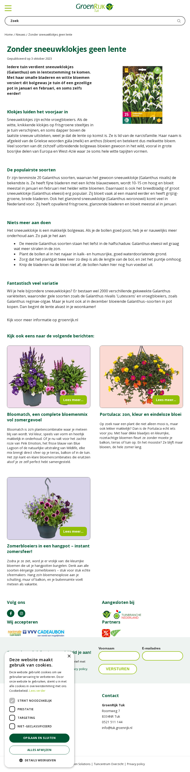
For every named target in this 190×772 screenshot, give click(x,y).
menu (8, 8)
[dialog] (39, 709)
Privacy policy (136, 764)
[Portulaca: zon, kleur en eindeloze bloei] (141, 377)
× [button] (69, 656)
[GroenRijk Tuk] (95, 8)
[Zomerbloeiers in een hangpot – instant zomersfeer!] (48, 508)
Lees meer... (73, 400)
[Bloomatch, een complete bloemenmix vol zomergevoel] (48, 377)
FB (10, 613)
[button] (39, 760)
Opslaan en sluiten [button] (39, 738)
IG (21, 613)
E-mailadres (151, 648)
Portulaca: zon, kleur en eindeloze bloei (140, 414)
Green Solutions (80, 764)
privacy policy (77, 669)
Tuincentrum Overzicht (109, 764)
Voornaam (106, 648)
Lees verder (37, 691)
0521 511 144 (112, 722)
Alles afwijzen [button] (39, 750)
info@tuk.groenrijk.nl (117, 728)
